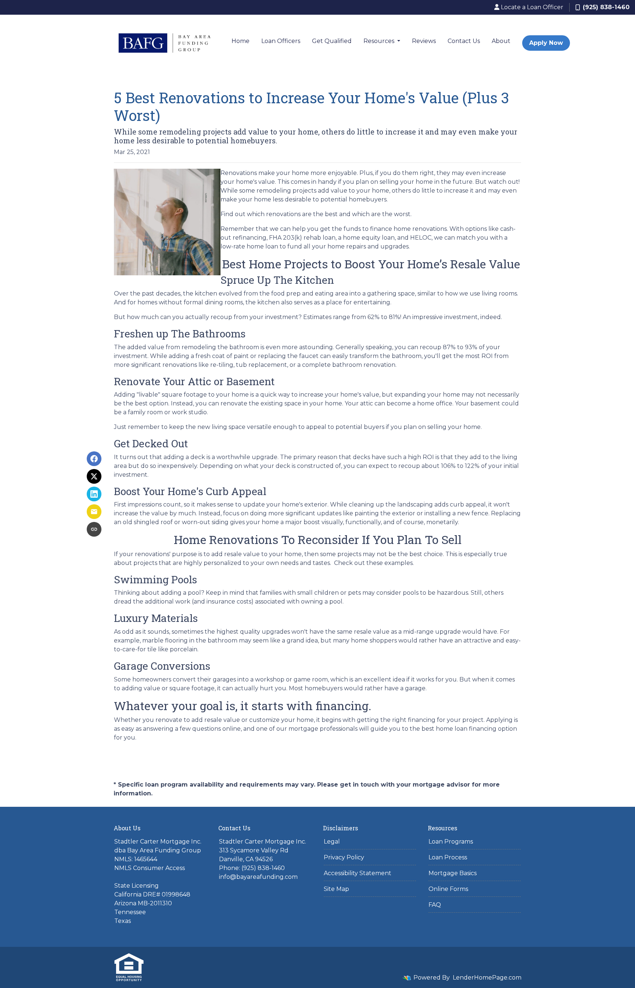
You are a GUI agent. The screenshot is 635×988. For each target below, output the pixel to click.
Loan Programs (450, 841)
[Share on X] (94, 476)
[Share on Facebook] (94, 458)
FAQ (434, 904)
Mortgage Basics (452, 873)
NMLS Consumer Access (149, 868)
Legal (332, 841)
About (501, 40)
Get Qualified (332, 40)
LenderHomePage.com (487, 977)
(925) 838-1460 (606, 7)
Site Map (336, 888)
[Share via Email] (94, 511)
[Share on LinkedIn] (94, 494)
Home (241, 40)
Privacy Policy (344, 857)
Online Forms (448, 888)
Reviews (424, 40)
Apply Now (546, 42)
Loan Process (447, 857)
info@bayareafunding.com (258, 876)
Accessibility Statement (357, 873)
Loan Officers (280, 40)
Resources (379, 40)
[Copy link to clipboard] (94, 529)
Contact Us (464, 40)
